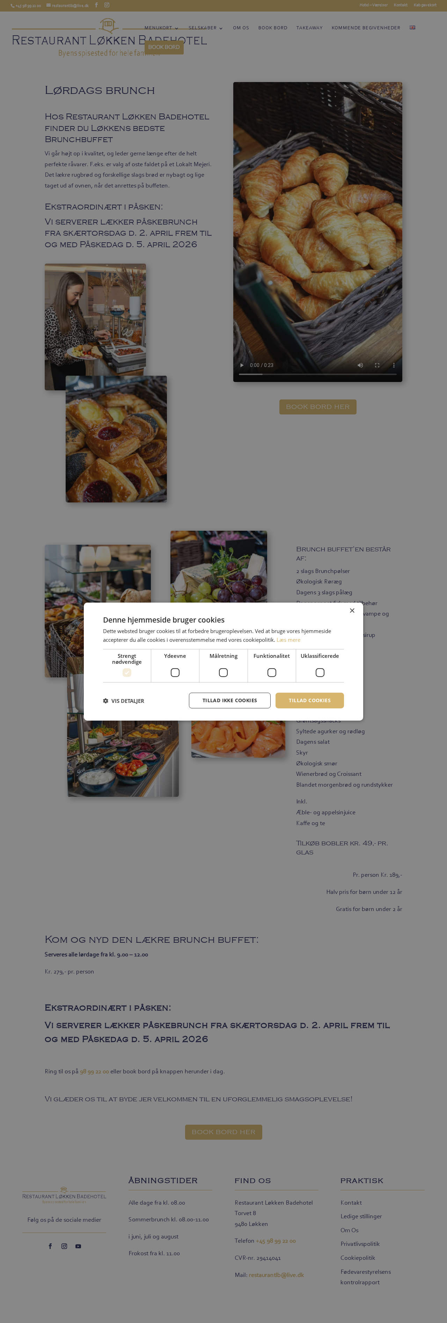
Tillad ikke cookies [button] (230, 700)
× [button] (351, 610)
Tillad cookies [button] (310, 700)
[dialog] (223, 661)
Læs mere (288, 639)
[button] (123, 700)
